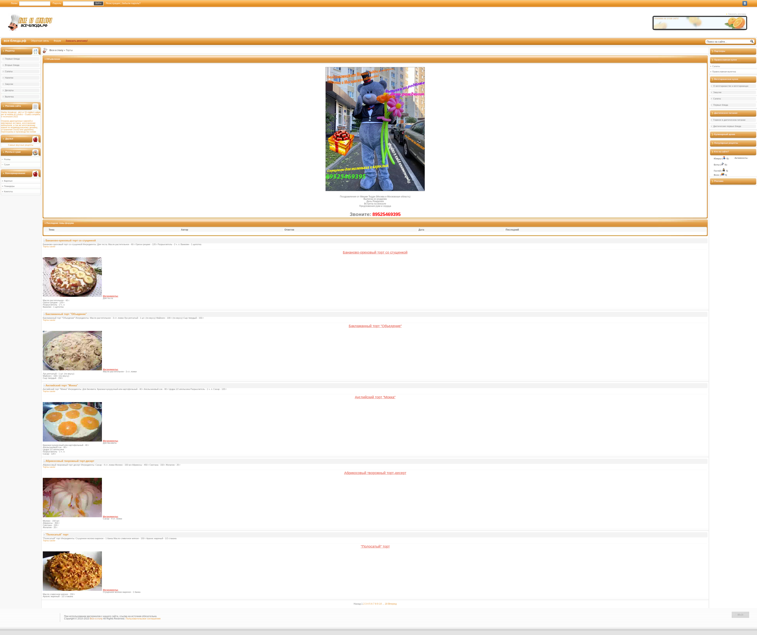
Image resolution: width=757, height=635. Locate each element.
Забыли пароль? (131, 3)
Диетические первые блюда (727, 126)
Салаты (9, 71)
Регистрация (113, 3)
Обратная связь (40, 40)
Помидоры (9, 186)
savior (52, 246)
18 (386, 603)
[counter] (740, 617)
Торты (46, 246)
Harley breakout (8, 112)
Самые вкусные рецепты (20, 145)
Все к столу (96, 618)
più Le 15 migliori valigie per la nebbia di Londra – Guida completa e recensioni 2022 (20, 114)
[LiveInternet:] (722, 617)
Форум (57, 40)
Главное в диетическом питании (729, 120)
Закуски (9, 84)
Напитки (9, 78)
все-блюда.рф (15, 40)
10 (380, 603)
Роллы (7, 159)
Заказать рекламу (737, 14)
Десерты (9, 90)
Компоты (8, 191)
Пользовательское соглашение (143, 618)
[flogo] (30, 618)
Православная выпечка (724, 71)
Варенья (8, 181)
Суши (7, 164)
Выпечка (9, 96)
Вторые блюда (12, 65)
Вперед (392, 603)
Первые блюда (12, 59)
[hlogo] (31, 22)
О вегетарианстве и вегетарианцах (731, 86)
